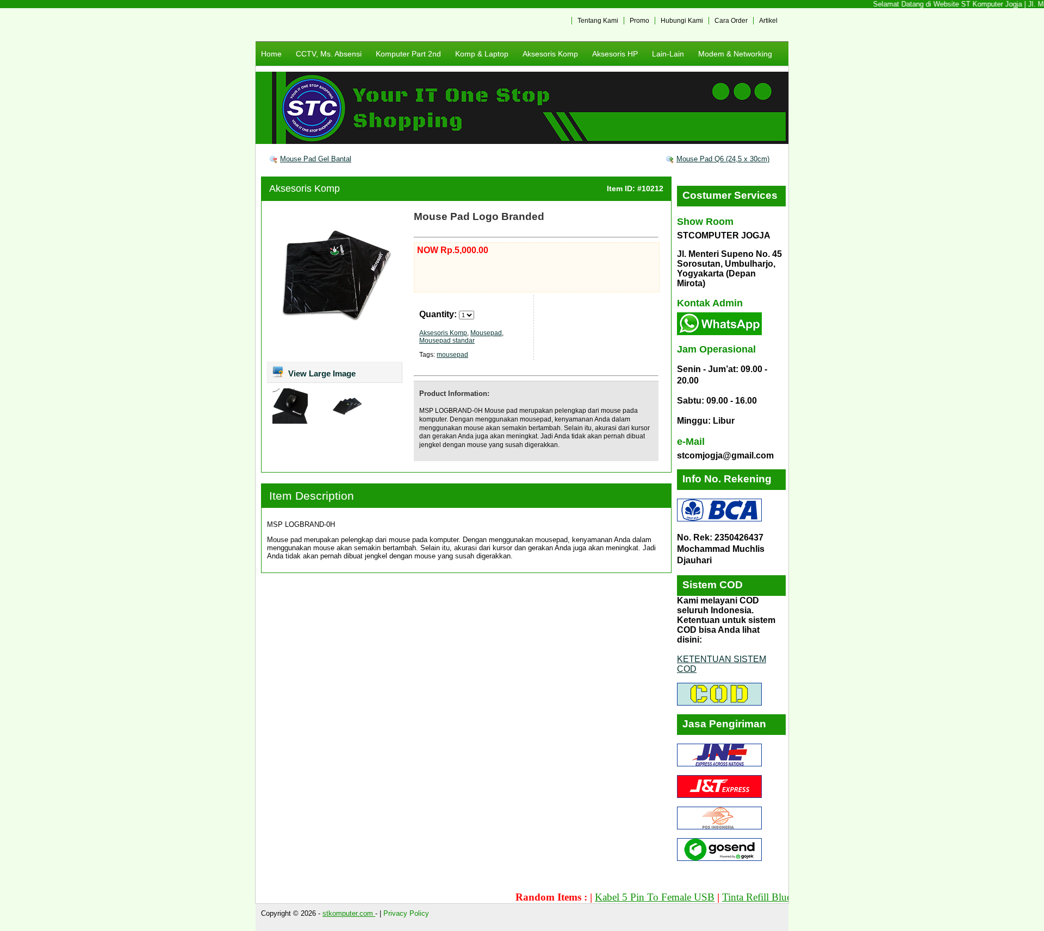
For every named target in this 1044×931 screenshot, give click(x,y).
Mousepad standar (447, 340)
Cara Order (731, 20)
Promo (639, 20)
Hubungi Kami (682, 20)
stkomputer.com (348, 913)
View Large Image (321, 373)
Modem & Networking (735, 53)
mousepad (452, 354)
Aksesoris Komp (550, 53)
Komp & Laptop (481, 53)
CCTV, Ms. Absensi (329, 53)
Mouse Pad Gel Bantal (315, 159)
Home (271, 53)
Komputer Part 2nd (408, 53)
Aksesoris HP (615, 53)
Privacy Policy (406, 913)
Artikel (768, 20)
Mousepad (486, 333)
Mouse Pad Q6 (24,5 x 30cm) (722, 159)
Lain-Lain (668, 53)
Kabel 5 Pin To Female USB (632, 897)
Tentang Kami (597, 20)
